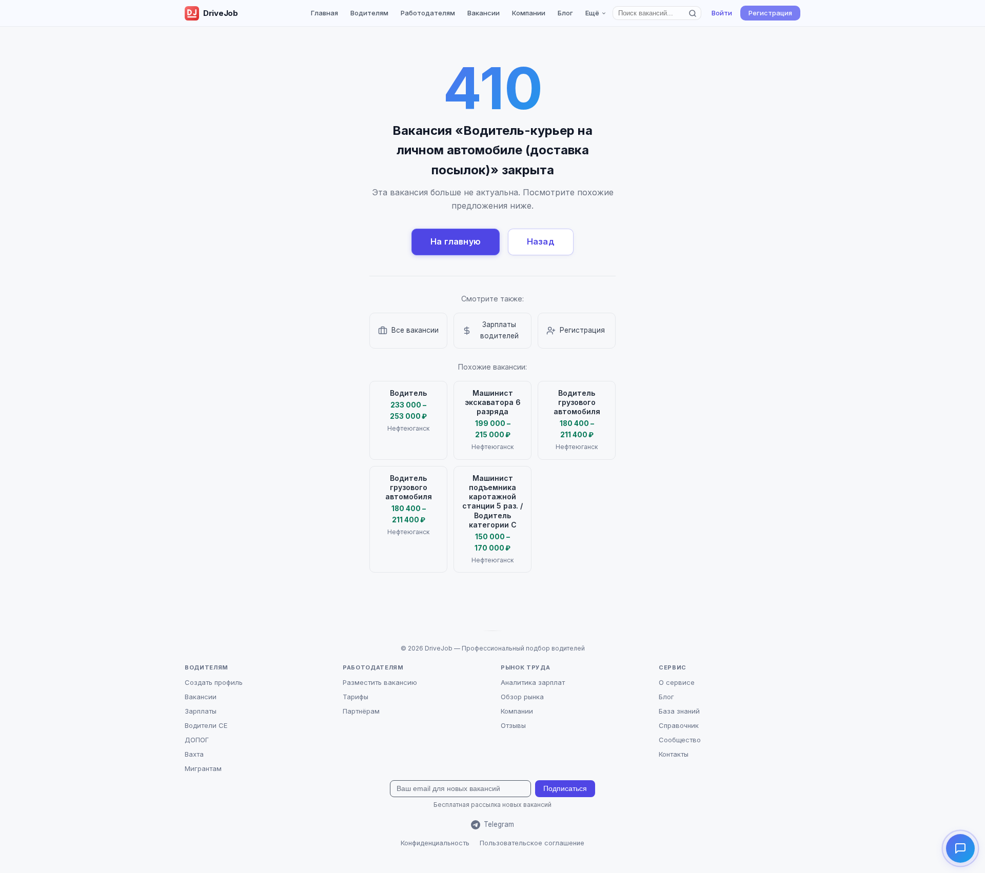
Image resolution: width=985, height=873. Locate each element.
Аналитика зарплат (533, 682)
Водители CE (206, 725)
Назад (541, 241)
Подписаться (565, 789)
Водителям (369, 13)
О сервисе (677, 682)
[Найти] (692, 13)
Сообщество (680, 740)
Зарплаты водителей (499, 330)
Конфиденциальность (435, 843)
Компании (528, 13)
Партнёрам (361, 711)
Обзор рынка (522, 697)
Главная (324, 13)
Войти (722, 13)
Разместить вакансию (380, 682)
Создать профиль (214, 682)
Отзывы (513, 725)
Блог (565, 13)
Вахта (194, 754)
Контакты (673, 754)
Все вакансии (415, 330)
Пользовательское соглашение (532, 843)
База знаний (679, 711)
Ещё (592, 13)
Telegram (499, 824)
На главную (455, 241)
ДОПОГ (197, 740)
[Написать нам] (960, 848)
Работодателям (428, 13)
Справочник (679, 725)
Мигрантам (203, 768)
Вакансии (483, 13)
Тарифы (355, 697)
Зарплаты (200, 711)
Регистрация (770, 13)
